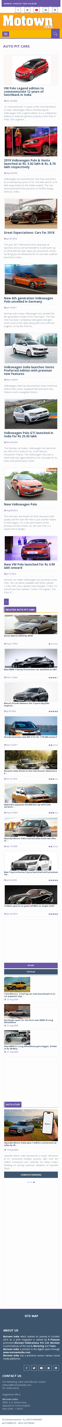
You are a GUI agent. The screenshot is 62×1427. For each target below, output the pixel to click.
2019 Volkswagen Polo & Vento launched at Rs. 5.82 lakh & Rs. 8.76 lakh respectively (30, 163)
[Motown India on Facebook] (18, 10)
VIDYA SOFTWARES (26, 1423)
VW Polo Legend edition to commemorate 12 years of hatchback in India (24, 91)
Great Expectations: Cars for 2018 (29, 233)
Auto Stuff (13, 1104)
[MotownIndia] (31, 21)
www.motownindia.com (16, 1352)
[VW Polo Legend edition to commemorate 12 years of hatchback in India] (31, 69)
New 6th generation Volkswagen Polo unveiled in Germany (28, 300)
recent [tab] (31, 965)
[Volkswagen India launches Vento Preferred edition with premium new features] (31, 348)
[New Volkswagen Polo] (31, 483)
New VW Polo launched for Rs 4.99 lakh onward (29, 566)
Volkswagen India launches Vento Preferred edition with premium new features (29, 370)
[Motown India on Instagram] (46, 10)
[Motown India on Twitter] (27, 10)
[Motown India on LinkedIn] (55, 10)
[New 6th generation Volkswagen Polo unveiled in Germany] (31, 279)
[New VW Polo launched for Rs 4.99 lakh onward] (31, 548)
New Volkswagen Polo (20, 504)
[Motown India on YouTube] (36, 10)
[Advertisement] (31, 940)
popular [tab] (31, 972)
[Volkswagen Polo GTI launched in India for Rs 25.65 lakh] (31, 413)
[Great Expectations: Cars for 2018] (31, 213)
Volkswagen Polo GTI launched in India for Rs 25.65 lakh (28, 434)
